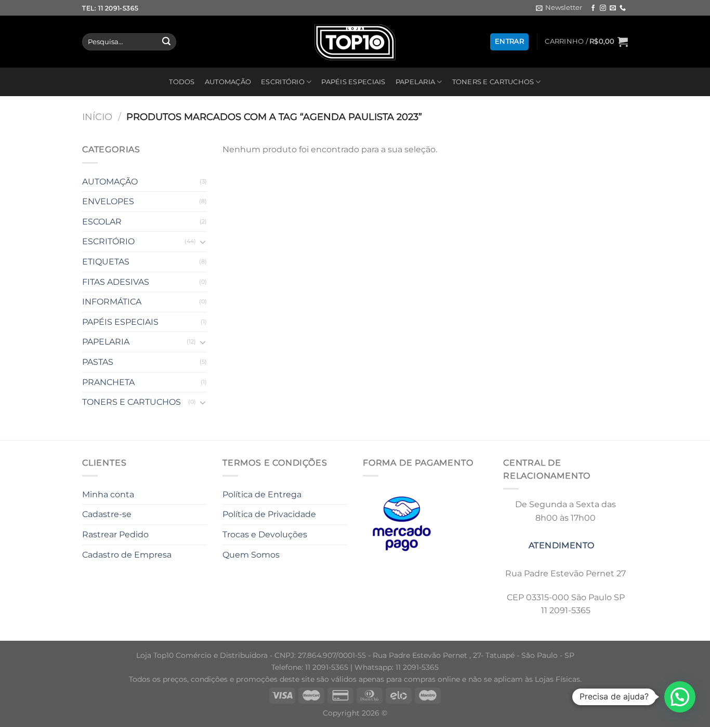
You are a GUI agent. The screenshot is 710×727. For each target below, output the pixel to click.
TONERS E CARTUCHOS (493, 82)
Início (97, 117)
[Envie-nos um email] (613, 8)
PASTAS (97, 362)
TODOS (181, 82)
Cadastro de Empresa (127, 555)
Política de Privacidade (269, 514)
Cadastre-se (107, 514)
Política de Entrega (261, 494)
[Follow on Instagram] (603, 8)
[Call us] (623, 8)
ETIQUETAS (105, 262)
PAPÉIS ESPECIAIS (353, 82)
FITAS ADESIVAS (115, 282)
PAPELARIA (415, 82)
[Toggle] (203, 241)
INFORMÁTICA (111, 302)
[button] (679, 696)
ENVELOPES (108, 201)
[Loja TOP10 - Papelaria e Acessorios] (355, 42)
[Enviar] (166, 42)
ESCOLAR (102, 222)
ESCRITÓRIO (283, 82)
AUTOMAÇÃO (228, 82)
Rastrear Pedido (115, 534)
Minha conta (108, 494)
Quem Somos (251, 555)
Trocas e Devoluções (264, 534)
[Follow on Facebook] (593, 8)
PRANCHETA (108, 382)
